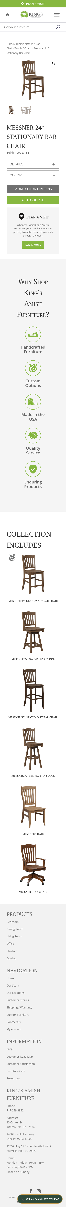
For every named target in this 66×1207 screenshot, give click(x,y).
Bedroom (13, 922)
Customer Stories (18, 1000)
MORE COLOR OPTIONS (33, 189)
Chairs (28, 48)
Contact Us (14, 1022)
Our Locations (16, 993)
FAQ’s (10, 1049)
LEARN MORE (33, 244)
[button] (54, 63)
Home (10, 43)
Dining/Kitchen (24, 43)
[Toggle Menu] (57, 14)
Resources (13, 1078)
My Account (14, 1029)
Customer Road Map (20, 1056)
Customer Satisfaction (21, 1064)
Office (10, 944)
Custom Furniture (18, 1015)
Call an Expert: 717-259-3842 (40, 1199)
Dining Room (15, 929)
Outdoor (12, 958)
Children (12, 951)
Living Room (14, 936)
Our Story (13, 985)
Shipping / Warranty (19, 1007)
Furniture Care (16, 1071)
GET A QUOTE (33, 200)
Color (16, 175)
